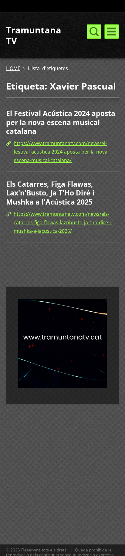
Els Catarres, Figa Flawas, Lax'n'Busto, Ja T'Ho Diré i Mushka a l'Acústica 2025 (50, 193)
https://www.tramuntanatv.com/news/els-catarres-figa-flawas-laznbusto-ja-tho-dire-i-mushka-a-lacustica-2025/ (63, 222)
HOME (13, 68)
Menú (111, 31)
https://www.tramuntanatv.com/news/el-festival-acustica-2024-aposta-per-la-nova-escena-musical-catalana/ (61, 152)
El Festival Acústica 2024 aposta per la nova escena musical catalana (60, 122)
